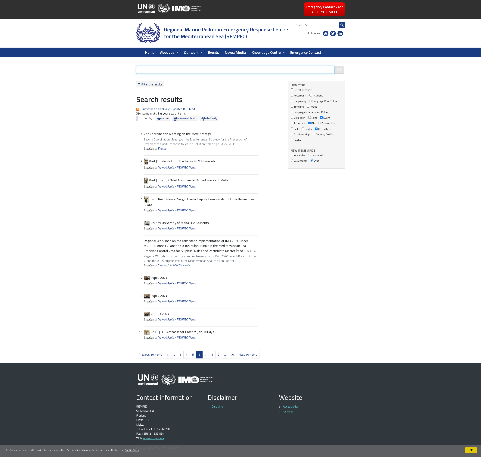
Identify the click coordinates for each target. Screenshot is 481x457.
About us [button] (167, 52)
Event (326, 118)
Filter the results (152, 84)
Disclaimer (218, 406)
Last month (301, 161)
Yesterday (300, 155)
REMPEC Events (179, 265)
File (313, 123)
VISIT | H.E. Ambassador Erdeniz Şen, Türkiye (182, 331)
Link (296, 129)
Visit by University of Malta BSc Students (180, 222)
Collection (299, 118)
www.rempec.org (154, 438)
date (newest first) (184, 118)
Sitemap (288, 412)
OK (471, 450)
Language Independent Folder (311, 112)
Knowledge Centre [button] (266, 52)
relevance (163, 118)
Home (149, 52)
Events (213, 52)
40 (232, 354)
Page (314, 118)
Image (313, 107)
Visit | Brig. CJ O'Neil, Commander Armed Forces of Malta (189, 180)
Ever (316, 161)
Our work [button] (191, 52)
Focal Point (300, 96)
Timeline (299, 107)
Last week (318, 155)
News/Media (235, 52)
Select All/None (303, 90)
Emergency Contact (305, 52)
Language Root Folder (325, 101)
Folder (308, 129)
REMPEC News (186, 167)
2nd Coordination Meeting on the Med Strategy (177, 133)
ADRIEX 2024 (160, 313)
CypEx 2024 (159, 277)
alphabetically (209, 118)
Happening (300, 101)
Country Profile (324, 135)
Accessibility (291, 406)
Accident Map (302, 135)
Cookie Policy (132, 450)
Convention (328, 123)
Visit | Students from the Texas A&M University (182, 161)
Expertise (299, 123)
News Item (324, 129)
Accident (318, 96)
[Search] (342, 25)
